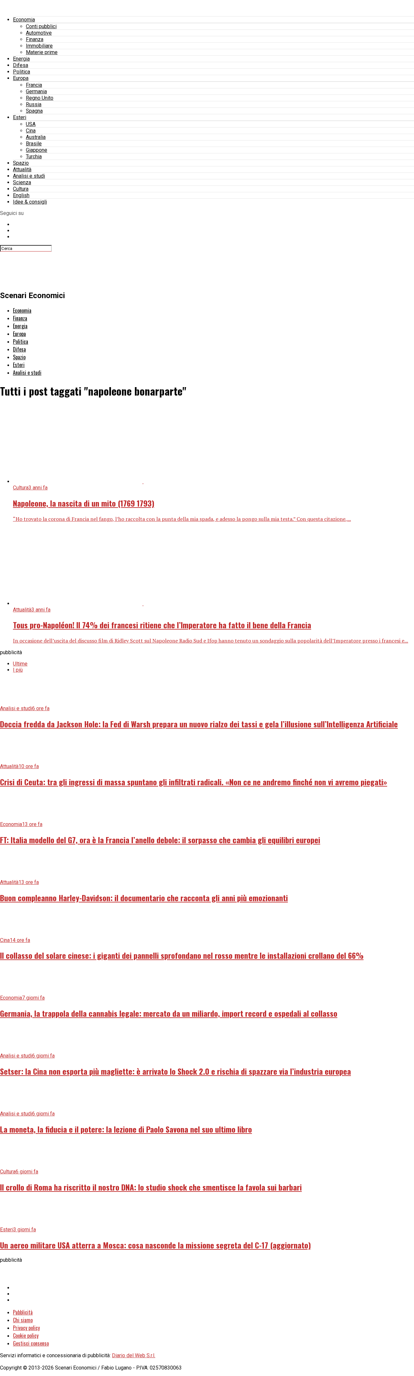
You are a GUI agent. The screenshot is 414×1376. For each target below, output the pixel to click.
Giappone (36, 150)
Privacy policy (26, 1328)
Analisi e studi (29, 176)
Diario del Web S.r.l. (133, 1355)
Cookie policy (25, 1335)
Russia (33, 104)
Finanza (34, 39)
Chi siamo (23, 1320)
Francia (34, 85)
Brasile (34, 143)
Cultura (20, 189)
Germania (36, 91)
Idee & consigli (30, 202)
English (21, 195)
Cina (31, 131)
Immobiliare (39, 46)
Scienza (22, 182)
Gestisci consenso (31, 1343)
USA (31, 124)
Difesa (20, 65)
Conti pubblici (41, 26)
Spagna (34, 111)
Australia (36, 137)
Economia (24, 20)
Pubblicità (23, 1312)
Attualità (22, 169)
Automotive (39, 33)
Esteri (19, 117)
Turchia (34, 156)
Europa (20, 78)
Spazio (21, 163)
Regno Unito (39, 98)
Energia (21, 59)
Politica (21, 72)
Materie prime (42, 52)
